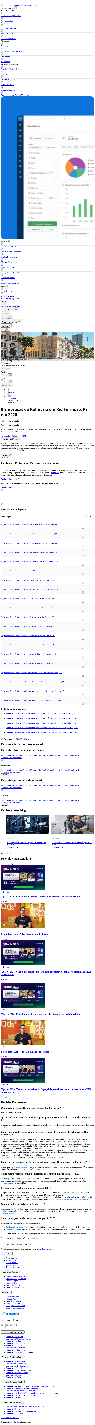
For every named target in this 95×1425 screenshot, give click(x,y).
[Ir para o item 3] (6, 982)
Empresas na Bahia (13, 1375)
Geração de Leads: (14, 1229)
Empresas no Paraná (14, 1368)
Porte (3, 378)
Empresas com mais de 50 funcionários (21, 1411)
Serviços (4, 46)
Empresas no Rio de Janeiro (17, 1366)
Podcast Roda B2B (8, 246)
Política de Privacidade (10, 1418)
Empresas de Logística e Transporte (20, 1352)
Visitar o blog (6, 853)
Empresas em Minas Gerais (16, 1364)
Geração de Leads (8, 267)
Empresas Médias (13, 1409)
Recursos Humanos (61, 755)
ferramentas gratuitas (19, 1167)
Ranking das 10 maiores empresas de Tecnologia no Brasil (26, 844)
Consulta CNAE (7, 85)
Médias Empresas (8, 33)
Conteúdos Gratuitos (9, 257)
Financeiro (35, 755)
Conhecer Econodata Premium (13, 479)
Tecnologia (5, 62)
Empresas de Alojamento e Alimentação (21, 1395)
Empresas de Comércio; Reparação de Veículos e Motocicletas (30, 1386)
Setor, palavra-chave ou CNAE (13, 366)
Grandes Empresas (8, 39)
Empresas (11, 392)
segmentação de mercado (34, 1169)
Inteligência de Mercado (10, 272)
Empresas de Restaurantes (16, 1348)
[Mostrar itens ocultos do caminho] (9, 395)
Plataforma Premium (14, 1260)
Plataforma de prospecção (11, 16)
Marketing (49, 755)
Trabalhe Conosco (8, 296)
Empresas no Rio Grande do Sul (18, 1370)
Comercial (27, 755)
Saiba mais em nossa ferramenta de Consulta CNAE (70, 1199)
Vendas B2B (18, 1209)
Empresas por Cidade (14, 1413)
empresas (55, 473)
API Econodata (7, 21)
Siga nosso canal (9, 864)
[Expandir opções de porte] (10, 381)
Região (4, 372)
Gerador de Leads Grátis (10, 69)
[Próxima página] (26, 739)
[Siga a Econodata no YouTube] (16, 1327)
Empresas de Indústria (14, 1345)
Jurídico (42, 755)
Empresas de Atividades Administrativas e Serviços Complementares (32, 1393)
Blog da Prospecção (9, 262)
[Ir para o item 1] (2, 982)
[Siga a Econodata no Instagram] (3, 1327)
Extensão (4, 74)
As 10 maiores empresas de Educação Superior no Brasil (72, 844)
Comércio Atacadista (9, 56)
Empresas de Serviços (14, 1337)
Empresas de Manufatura (15, 1343)
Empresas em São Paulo (15, 1361)
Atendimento (18, 755)
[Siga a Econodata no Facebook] (12, 1327)
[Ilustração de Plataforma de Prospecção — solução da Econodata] (47, 168)
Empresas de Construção (15, 1350)
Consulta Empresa (8, 90)
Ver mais (5, 455)
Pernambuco (12, 398)
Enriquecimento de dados (11, 252)
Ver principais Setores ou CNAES (14, 436)
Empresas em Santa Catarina (17, 1373)
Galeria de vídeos (8, 278)
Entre (4, 301)
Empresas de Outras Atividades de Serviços (23, 1389)
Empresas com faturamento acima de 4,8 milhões (25, 1407)
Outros (19, 758)
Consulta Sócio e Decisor (11, 95)
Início (8, 390)
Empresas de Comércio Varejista (18, 1339)
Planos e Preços (12, 1265)
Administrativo (7, 755)
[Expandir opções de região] (10, 375)
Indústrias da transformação (11, 51)
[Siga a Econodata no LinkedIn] (7, 1327)
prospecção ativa (7, 1183)
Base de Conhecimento (10, 283)
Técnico (13, 758)
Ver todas (25, 95)
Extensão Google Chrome (16, 1279)
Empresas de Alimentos (15, 1341)
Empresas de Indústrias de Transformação (22, 1391)
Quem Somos (6, 291)
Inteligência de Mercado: (16, 1227)
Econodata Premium (44, 1249)
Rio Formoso (12, 400)
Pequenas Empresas (8, 28)
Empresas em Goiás (13, 1377)
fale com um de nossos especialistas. (49, 1157)
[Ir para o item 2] (4, 982)
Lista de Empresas (8, 79)
